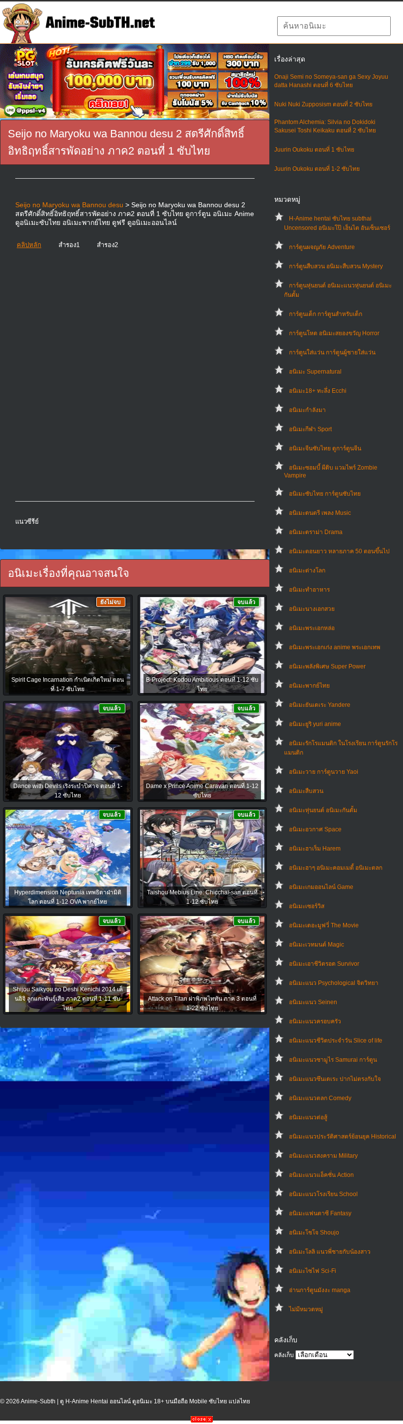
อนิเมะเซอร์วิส (306, 906)
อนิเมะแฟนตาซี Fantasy (320, 1213)
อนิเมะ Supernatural (315, 371)
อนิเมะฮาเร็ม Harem (315, 848)
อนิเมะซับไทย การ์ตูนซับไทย (325, 493)
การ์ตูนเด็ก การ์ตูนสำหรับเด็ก (325, 314)
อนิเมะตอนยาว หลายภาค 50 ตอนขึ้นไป (339, 551)
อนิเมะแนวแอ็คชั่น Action (321, 1174)
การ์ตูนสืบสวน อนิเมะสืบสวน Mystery (336, 266)
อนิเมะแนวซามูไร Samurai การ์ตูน (333, 1059)
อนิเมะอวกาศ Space (315, 829)
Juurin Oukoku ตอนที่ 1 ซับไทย (314, 149)
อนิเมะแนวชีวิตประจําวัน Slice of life (335, 1040)
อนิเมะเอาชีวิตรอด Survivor (324, 963)
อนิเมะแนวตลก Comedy (320, 1098)
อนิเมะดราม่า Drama (316, 532)
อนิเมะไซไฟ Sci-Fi (312, 1270)
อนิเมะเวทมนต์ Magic (316, 944)
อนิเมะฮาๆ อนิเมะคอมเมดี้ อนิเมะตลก (335, 867)
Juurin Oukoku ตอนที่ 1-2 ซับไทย (317, 168)
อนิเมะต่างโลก (307, 570)
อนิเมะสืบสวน (306, 791)
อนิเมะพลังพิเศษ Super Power (327, 666)
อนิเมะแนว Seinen (313, 1002)
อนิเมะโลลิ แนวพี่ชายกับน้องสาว (330, 1251)
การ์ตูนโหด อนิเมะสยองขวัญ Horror (334, 333)
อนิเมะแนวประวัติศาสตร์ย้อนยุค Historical (342, 1136)
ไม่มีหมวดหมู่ (306, 1309)
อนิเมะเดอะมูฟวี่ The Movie (324, 925)
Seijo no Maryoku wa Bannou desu (69, 205)
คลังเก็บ (284, 1355)
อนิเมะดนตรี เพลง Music (320, 512)
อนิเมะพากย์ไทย (309, 685)
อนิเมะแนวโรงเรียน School (323, 1194)
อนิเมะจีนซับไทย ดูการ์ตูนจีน (325, 448)
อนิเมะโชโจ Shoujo (314, 1232)
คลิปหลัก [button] (29, 245)
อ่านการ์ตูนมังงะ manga (319, 1290)
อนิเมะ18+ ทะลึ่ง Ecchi (317, 390)
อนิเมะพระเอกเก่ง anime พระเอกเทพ (334, 647)
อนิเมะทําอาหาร (309, 589)
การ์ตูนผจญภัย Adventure (322, 247)
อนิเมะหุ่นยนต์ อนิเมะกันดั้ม (323, 810)
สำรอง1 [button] (69, 245)
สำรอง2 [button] (107, 245)
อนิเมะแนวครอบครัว (315, 1021)
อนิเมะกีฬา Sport (310, 429)
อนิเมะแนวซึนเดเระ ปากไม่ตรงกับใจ (335, 1079)
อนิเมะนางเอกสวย (312, 608)
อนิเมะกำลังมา (307, 410)
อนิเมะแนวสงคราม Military (323, 1155)
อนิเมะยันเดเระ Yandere (319, 704)
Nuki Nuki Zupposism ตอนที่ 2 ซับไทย (323, 104)
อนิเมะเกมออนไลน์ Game (321, 887)
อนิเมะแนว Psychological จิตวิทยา (333, 983)
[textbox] (334, 26)
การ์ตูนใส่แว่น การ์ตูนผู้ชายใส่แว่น (332, 352)
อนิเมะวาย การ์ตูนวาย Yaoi (323, 771)
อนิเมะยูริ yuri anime (315, 724)
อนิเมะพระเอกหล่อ (312, 628)
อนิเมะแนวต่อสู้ (308, 1117)
